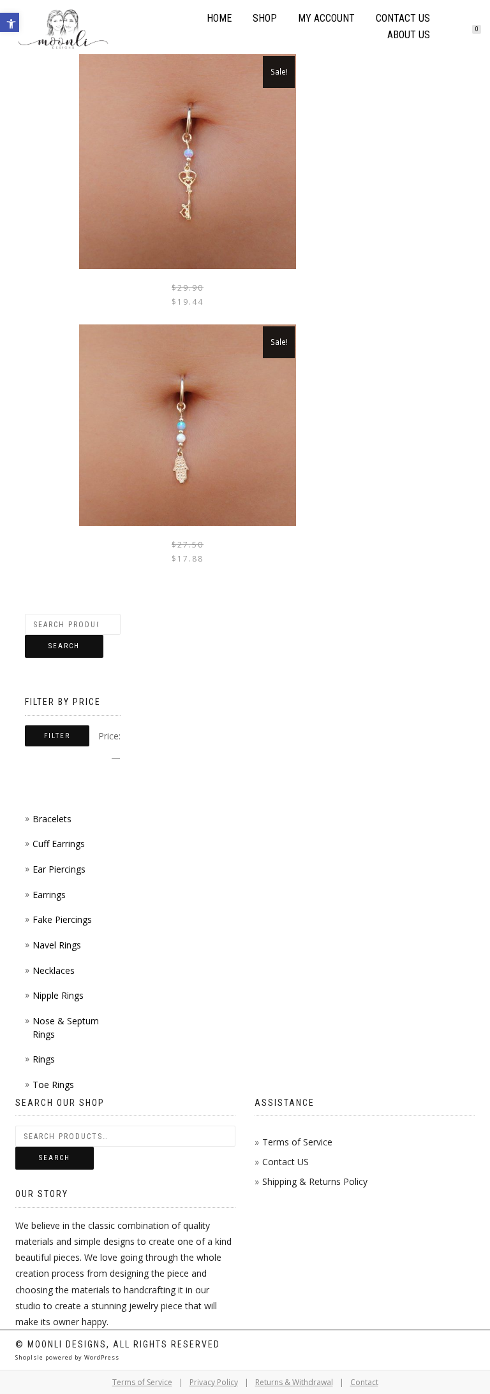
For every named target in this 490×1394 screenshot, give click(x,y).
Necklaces (54, 970)
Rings (44, 1059)
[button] (9, 22)
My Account (326, 18)
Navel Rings (57, 945)
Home (219, 18)
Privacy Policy (213, 1382)
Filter (57, 736)
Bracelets (52, 819)
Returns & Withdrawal (294, 1382)
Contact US (285, 1162)
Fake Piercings (62, 919)
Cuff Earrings (59, 844)
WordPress (100, 1357)
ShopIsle (30, 1357)
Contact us (403, 18)
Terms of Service (297, 1142)
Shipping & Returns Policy (315, 1181)
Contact (364, 1382)
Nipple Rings (58, 995)
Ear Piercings (59, 869)
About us (408, 35)
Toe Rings (53, 1084)
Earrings (49, 895)
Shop (265, 18)
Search (64, 646)
